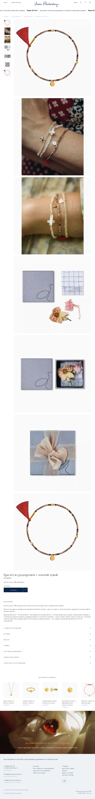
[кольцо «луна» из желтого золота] (31, 690)
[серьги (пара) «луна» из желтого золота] (50, 690)
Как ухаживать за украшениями (43, 768)
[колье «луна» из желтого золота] (11, 690)
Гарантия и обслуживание (41, 770)
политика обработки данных (12, 793)
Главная (6, 16)
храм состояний (67, 773)
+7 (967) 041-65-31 (10, 768)
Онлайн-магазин (16, 2)
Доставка (36, 766)
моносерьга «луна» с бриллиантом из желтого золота (69, 703)
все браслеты (28, 16)
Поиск (75, 2)
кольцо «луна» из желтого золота (28, 702)
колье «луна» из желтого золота (8, 702)
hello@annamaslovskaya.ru (13, 774)
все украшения (16, 16)
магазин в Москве (68, 775)
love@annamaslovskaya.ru (12, 780)
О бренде (65, 766)
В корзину (13, 590)
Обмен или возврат (39, 773)
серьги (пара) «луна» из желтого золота (49, 702)
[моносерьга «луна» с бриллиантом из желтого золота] (70, 690)
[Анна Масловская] (47, 4)
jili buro (89, 793)
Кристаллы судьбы (68, 768)
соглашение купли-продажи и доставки (16, 789)
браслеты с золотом (42, 16)
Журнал (64, 770)
